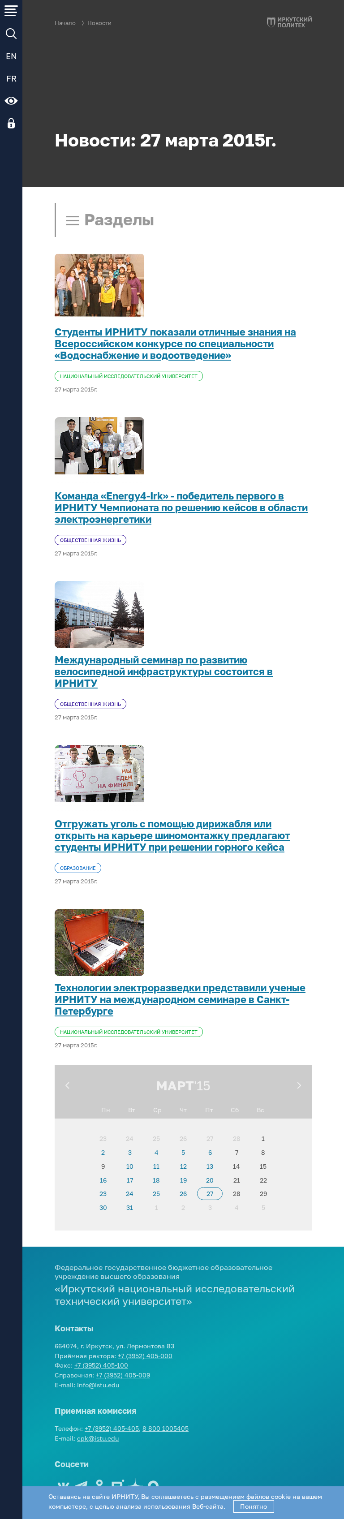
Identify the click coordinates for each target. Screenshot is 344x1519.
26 (183, 1138)
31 (129, 1207)
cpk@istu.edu (98, 1438)
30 (103, 1207)
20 (210, 1180)
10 (129, 1166)
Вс (260, 1110)
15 (263, 1166)
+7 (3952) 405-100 (101, 1365)
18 (156, 1180)
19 (183, 1180)
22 (263, 1180)
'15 (202, 1085)
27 (209, 1138)
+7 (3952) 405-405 (112, 1428)
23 (103, 1138)
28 (237, 1138)
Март (175, 1085)
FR (11, 78)
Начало (65, 23)
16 (103, 1180)
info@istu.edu (98, 1385)
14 (236, 1166)
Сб (235, 1110)
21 (236, 1180)
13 (209, 1166)
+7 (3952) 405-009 (123, 1375)
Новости (99, 23)
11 (156, 1166)
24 (129, 1138)
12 (183, 1166)
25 (156, 1138)
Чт (183, 1110)
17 (130, 1180)
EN (11, 56)
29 (263, 1193)
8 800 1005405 (165, 1428)
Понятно (253, 1506)
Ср (157, 1110)
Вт (131, 1110)
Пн (105, 1110)
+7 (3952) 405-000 (145, 1356)
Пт (209, 1110)
